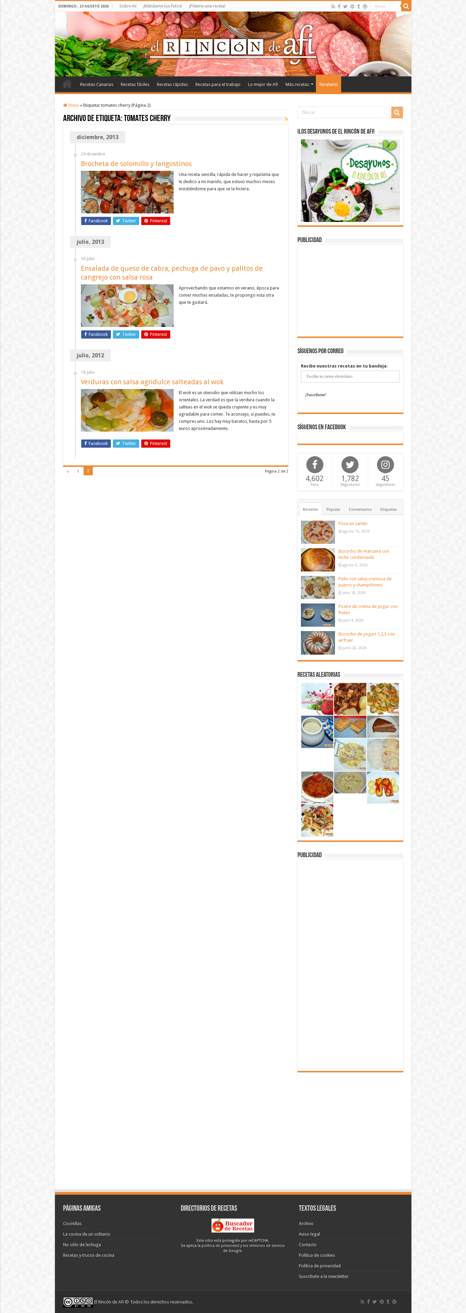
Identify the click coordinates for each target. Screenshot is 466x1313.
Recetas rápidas (172, 84)
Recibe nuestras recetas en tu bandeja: (344, 366)
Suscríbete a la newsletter (324, 1276)
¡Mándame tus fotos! (162, 6)
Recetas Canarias (96, 84)
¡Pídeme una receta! (207, 6)
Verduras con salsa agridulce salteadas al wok (152, 382)
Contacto (308, 1244)
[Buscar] (406, 6)
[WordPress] (365, 6)
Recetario (328, 84)
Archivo (306, 1223)
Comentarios (360, 509)
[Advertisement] (350, 290)
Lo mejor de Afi (263, 84)
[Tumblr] (358, 6)
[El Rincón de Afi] (233, 44)
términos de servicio (267, 1245)
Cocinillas (72, 1223)
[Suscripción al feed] (286, 119)
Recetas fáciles (135, 84)
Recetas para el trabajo (218, 84)
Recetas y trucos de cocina (88, 1255)
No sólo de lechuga (82, 1244)
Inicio (67, 83)
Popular (333, 509)
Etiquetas (388, 509)
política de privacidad (220, 1245)
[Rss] (333, 6)
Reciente (310, 509)
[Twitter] (345, 6)
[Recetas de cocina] (233, 1225)
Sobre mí (127, 6)
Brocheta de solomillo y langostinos (136, 164)
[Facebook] (339, 6)
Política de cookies (317, 1255)
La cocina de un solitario (86, 1234)
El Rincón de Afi (109, 1301)
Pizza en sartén (352, 523)
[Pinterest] (352, 6)
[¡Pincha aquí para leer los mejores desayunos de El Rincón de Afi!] (350, 180)
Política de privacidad (320, 1265)
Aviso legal (309, 1234)
